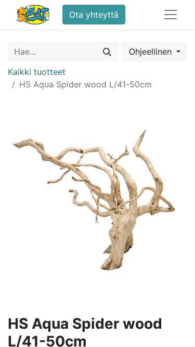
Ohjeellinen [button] (151, 51)
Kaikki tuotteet (37, 72)
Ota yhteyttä (94, 14)
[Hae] (107, 51)
